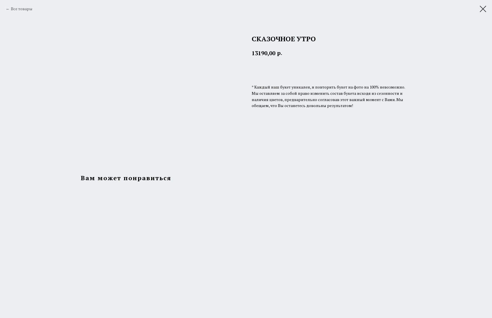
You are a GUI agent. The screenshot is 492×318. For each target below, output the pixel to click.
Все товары (21, 8)
